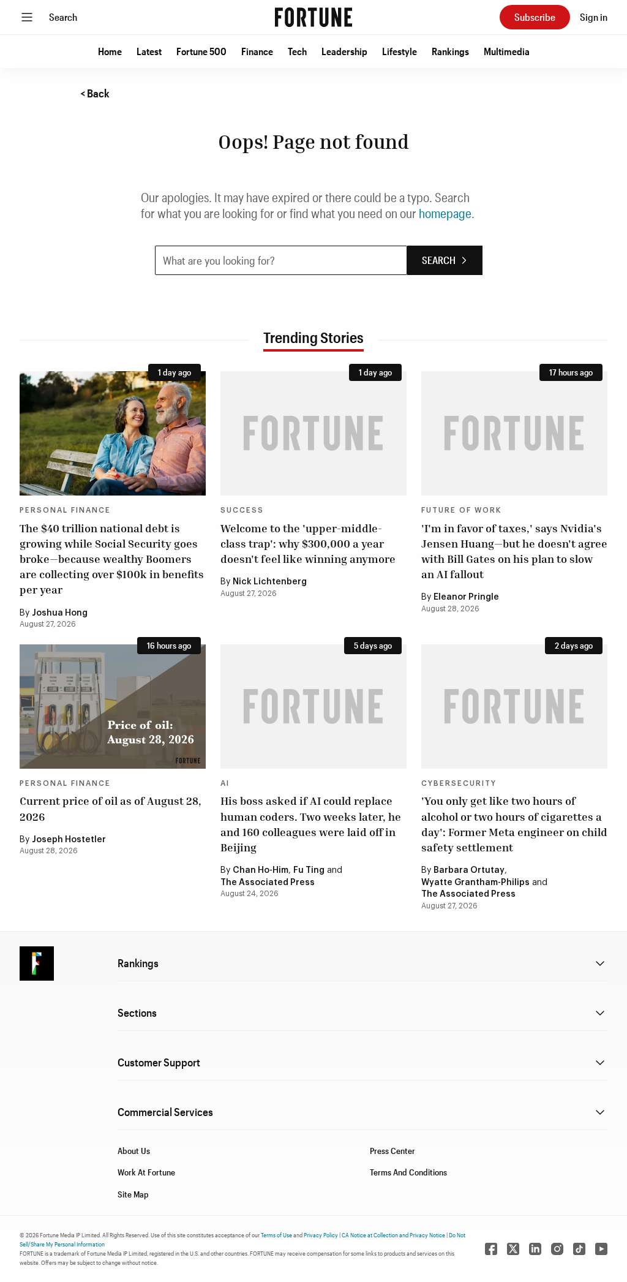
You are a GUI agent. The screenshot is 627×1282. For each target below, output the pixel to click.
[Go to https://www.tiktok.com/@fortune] (579, 1249)
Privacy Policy (321, 1235)
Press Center (392, 1150)
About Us (134, 1150)
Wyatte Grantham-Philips (475, 882)
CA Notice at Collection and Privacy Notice (393, 1235)
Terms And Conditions (408, 1172)
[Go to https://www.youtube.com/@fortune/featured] (601, 1249)
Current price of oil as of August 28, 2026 (110, 808)
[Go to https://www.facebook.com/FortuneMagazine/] (491, 1249)
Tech (297, 51)
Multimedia (507, 51)
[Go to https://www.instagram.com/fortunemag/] (557, 1249)
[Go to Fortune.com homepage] (313, 17)
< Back (95, 93)
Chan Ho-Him (260, 870)
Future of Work (461, 510)
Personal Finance (65, 510)
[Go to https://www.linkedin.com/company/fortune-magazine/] (535, 1249)
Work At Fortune (146, 1172)
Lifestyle (399, 51)
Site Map (133, 1194)
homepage (445, 213)
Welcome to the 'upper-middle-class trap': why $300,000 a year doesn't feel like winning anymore (308, 543)
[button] (110, 51)
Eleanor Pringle (466, 597)
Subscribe (534, 17)
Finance (257, 51)
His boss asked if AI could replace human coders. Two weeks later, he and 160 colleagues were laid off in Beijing (310, 824)
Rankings (450, 51)
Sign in (593, 17)
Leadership (344, 51)
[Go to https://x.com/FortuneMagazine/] (513, 1249)
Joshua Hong (60, 613)
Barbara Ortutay (469, 870)
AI (225, 783)
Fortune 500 (201, 51)
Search (63, 17)
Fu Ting (309, 870)
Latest (149, 51)
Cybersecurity (459, 783)
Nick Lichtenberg (270, 582)
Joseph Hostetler (69, 839)
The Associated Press (267, 882)
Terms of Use (276, 1235)
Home (110, 51)
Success (242, 510)
